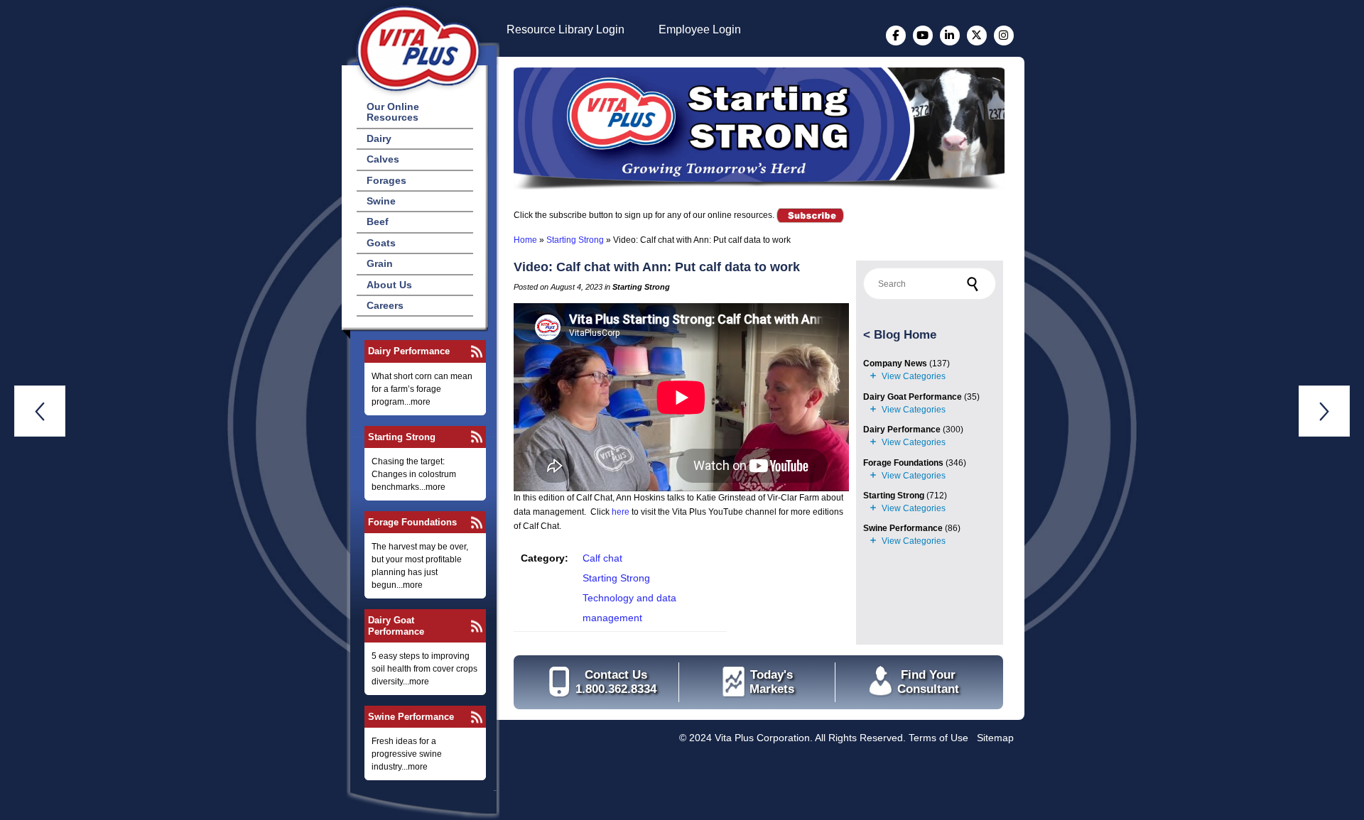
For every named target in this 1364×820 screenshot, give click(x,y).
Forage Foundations (412, 522)
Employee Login (700, 29)
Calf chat (602, 558)
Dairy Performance (409, 351)
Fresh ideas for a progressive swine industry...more (407, 754)
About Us (389, 284)
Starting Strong (401, 437)
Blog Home (905, 334)
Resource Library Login (565, 29)
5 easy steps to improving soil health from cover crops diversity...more (424, 669)
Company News (895, 363)
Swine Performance (411, 716)
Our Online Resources (393, 112)
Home (525, 240)
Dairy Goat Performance (396, 625)
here (620, 512)
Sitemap (995, 737)
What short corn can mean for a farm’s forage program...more (422, 389)
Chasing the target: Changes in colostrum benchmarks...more (414, 474)
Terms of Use (938, 737)
